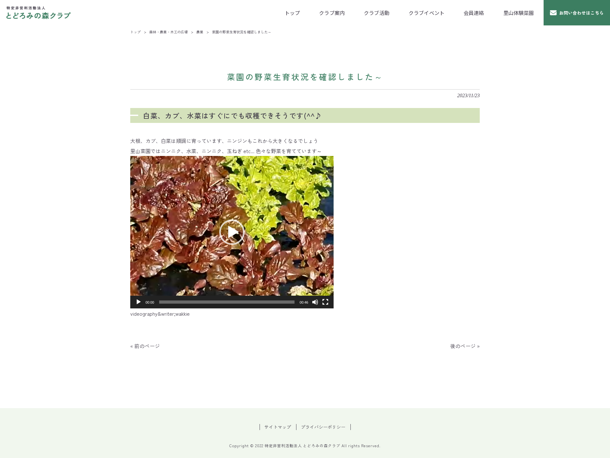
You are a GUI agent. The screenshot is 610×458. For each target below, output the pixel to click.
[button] (232, 232)
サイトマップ (277, 427)
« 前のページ (145, 346)
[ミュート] (315, 302)
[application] (232, 232)
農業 (199, 31)
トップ (135, 31)
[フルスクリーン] (325, 302)
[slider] (227, 302)
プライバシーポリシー (323, 427)
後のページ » (465, 346)
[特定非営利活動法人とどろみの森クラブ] (38, 12)
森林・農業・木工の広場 (168, 31)
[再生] (138, 302)
